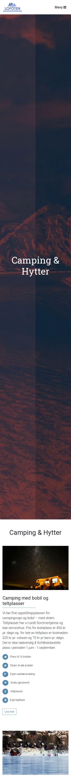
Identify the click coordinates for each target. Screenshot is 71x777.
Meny (59, 7)
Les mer (9, 711)
